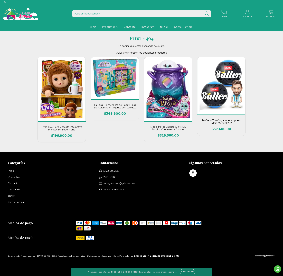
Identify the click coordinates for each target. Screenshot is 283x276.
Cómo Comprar (184, 26)
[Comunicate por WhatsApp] (277, 269)
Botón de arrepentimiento (164, 256)
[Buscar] (207, 14)
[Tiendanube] (265, 256)
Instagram (148, 26)
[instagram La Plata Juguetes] (4, 2)
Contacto (130, 26)
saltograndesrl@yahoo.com (119, 183)
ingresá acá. (140, 256)
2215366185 (110, 177)
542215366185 (111, 170)
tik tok (164, 26)
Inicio (92, 26)
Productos (109, 26)
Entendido (187, 272)
